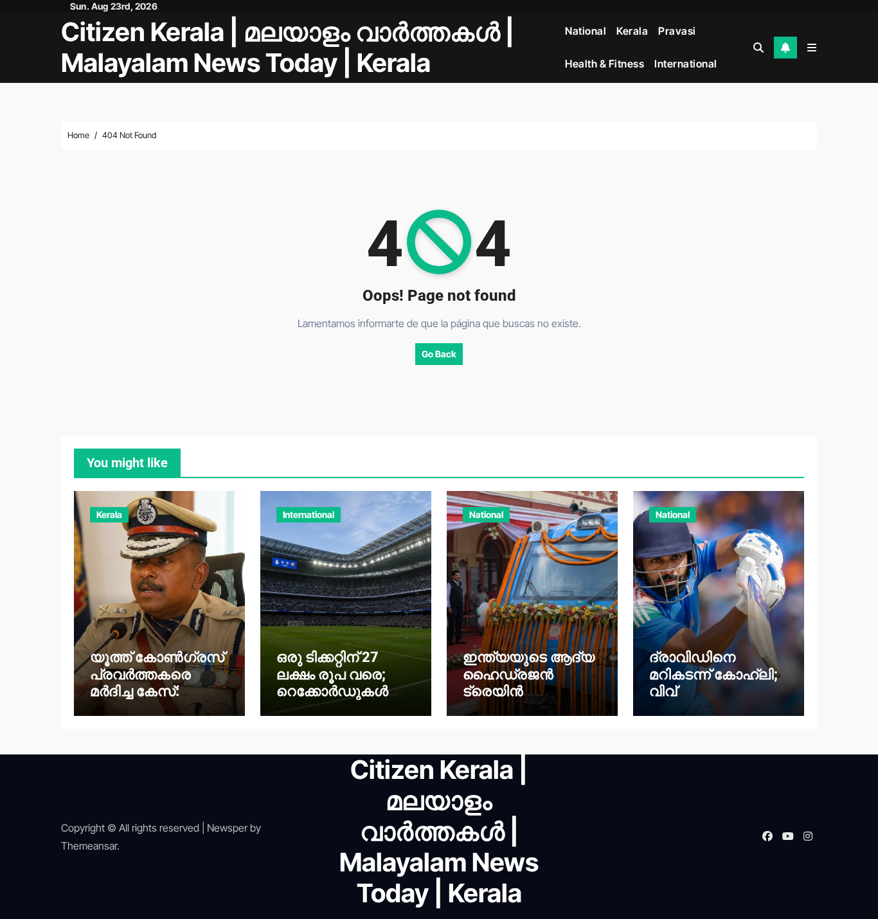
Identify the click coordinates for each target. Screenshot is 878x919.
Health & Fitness (604, 63)
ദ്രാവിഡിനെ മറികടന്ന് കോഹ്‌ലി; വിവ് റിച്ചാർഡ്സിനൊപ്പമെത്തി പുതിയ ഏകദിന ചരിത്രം (713, 699)
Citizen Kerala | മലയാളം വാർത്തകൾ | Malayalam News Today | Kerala (287, 47)
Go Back (439, 353)
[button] (812, 47)
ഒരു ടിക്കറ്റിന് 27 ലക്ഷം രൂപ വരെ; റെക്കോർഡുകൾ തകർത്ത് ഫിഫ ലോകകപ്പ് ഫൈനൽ (343, 691)
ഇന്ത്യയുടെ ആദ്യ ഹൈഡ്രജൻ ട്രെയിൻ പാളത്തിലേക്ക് (529, 682)
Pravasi (677, 30)
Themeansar (89, 845)
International (685, 63)
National (585, 30)
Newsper (227, 827)
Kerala (632, 30)
